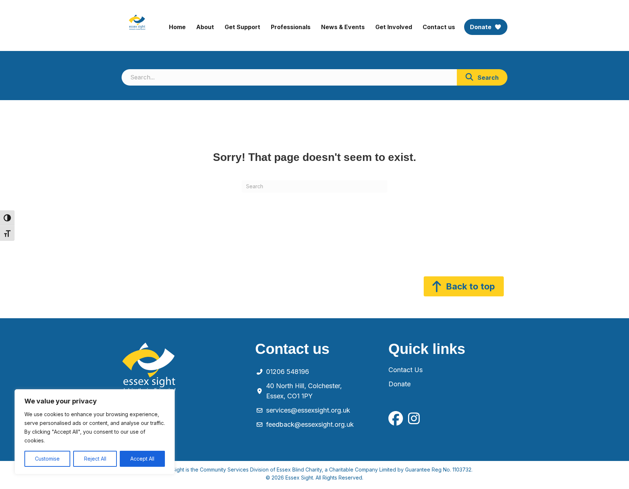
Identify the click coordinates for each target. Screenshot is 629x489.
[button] (482, 77)
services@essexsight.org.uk (308, 410)
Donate (481, 27)
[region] (95, 431)
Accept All (142, 459)
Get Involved (393, 27)
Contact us (439, 27)
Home (177, 27)
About (205, 27)
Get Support (242, 27)
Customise (47, 459)
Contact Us (405, 370)
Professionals (290, 27)
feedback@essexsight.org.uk (310, 424)
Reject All (95, 459)
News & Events (343, 27)
